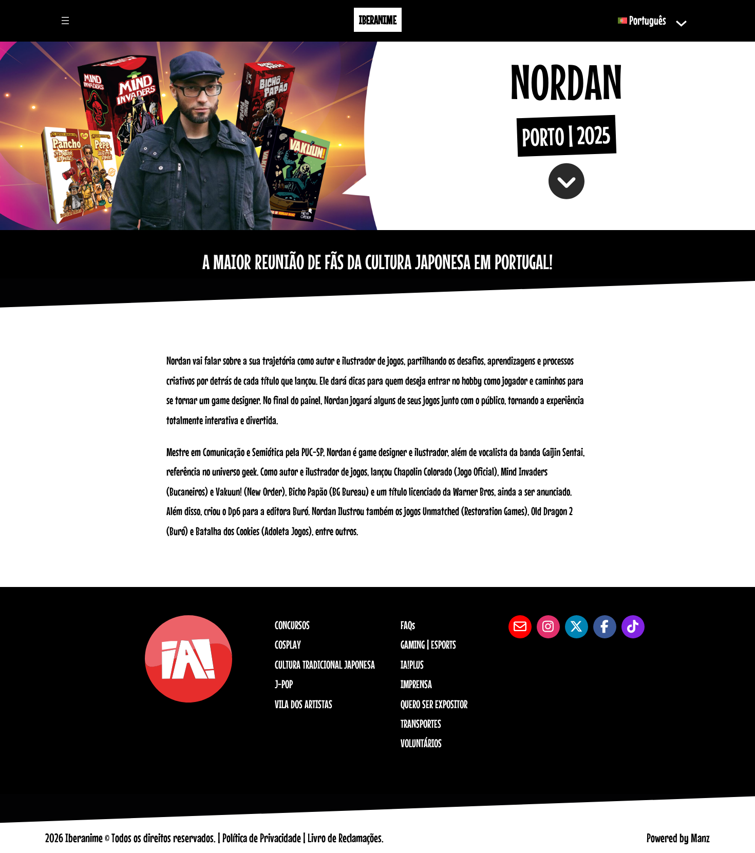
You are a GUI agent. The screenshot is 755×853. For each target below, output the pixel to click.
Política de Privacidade (261, 838)
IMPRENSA (416, 684)
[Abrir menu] (65, 20)
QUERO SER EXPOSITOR (434, 704)
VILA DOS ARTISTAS (303, 704)
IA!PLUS (412, 664)
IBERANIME (378, 20)
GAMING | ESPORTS (428, 644)
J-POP (284, 684)
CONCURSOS (292, 625)
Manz (700, 838)
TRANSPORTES (421, 723)
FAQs (408, 625)
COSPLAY (288, 644)
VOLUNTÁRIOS (421, 743)
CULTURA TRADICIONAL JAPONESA (325, 664)
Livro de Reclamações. (346, 838)
